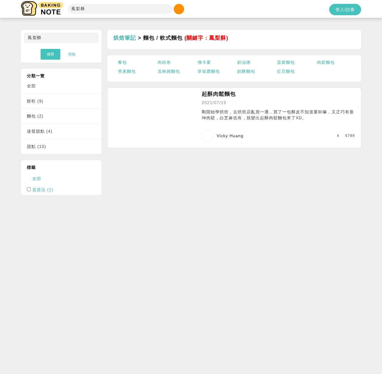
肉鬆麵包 (326, 62)
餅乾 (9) (35, 101)
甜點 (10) (36, 146)
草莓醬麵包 (209, 71)
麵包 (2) (35, 116)
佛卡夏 (204, 62)
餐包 (122, 62)
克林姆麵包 (169, 71)
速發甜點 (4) (40, 131)
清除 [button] (72, 54)
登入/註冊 (345, 9)
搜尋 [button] (50, 54)
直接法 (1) (42, 189)
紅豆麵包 (286, 71)
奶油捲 (244, 62)
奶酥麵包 (246, 71)
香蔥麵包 (127, 71)
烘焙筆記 (124, 38)
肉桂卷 (164, 62)
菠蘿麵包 (286, 62)
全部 (31, 86)
